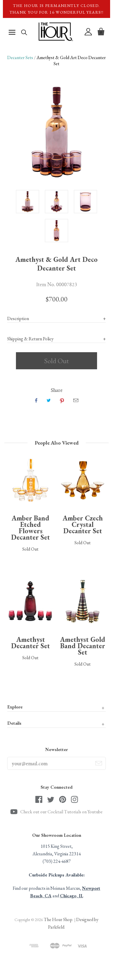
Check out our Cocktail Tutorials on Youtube (61, 812)
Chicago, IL (71, 896)
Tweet (48, 400)
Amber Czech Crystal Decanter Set (83, 524)
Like (36, 400)
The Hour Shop (58, 919)
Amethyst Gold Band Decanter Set (82, 646)
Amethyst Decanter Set (30, 642)
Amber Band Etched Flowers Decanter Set (30, 528)
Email (75, 400)
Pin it (62, 400)
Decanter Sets (20, 57)
